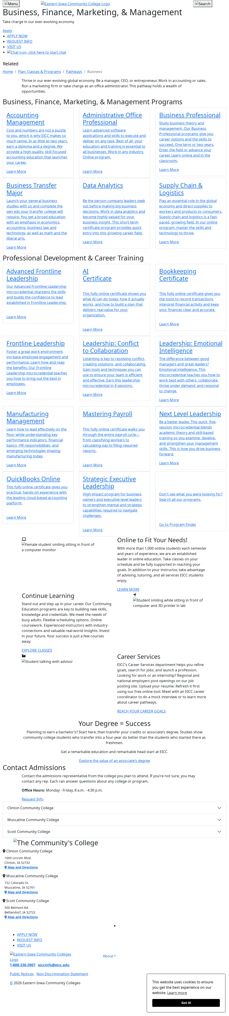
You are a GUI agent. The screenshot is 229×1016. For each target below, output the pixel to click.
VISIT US (14, 46)
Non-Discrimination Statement (62, 973)
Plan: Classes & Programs (39, 71)
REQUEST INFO (19, 41)
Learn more (177, 992)
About (108, 956)
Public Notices (22, 973)
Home (8, 71)
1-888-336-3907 (22, 965)
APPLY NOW (17, 36)
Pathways (74, 71)
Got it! (186, 1003)
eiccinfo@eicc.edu (54, 965)
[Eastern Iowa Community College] (114, 3)
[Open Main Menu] (11, 3)
